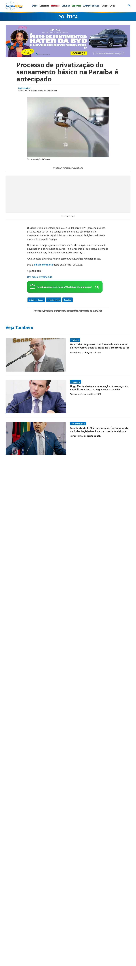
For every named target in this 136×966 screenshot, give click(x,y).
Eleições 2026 (108, 5)
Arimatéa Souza (91, 5)
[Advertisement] (68, 194)
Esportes (76, 5)
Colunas (66, 5)
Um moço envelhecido (39, 277)
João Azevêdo (54, 300)
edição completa (43, 264)
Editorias (44, 5)
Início (35, 5)
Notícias (55, 5)
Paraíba (67, 300)
